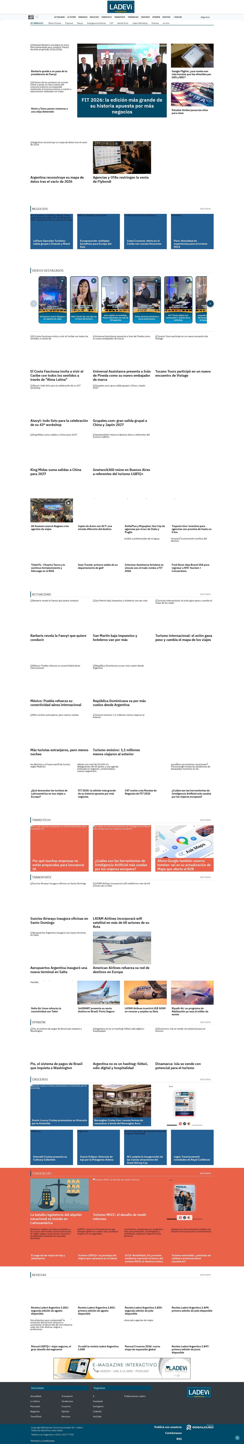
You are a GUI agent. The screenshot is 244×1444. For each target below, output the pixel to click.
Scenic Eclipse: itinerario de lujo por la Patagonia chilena (96, 1158)
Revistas (166, 17)
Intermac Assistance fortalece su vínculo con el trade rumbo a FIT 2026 (144, 567)
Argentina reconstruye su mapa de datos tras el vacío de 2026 (57, 179)
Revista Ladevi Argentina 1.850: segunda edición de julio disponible (143, 1310)
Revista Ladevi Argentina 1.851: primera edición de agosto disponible (97, 1310)
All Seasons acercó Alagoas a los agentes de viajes (50, 527)
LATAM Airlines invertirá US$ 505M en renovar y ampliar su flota (145, 1010)
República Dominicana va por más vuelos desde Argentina (119, 702)
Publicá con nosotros (168, 1427)
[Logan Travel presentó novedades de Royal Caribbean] (192, 1142)
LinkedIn (97, 1411)
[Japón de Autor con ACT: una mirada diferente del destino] (98, 510)
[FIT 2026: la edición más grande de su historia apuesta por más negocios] (122, 69)
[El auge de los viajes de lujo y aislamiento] (51, 1240)
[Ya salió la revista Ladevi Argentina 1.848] (98, 1331)
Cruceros (145, 17)
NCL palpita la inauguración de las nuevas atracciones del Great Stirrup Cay (145, 1159)
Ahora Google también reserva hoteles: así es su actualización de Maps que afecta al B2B (184, 864)
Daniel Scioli (122, 23)
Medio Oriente (54, 23)
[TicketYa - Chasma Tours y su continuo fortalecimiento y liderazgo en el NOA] (51, 549)
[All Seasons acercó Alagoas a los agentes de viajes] (51, 510)
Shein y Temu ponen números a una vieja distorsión (49, 110)
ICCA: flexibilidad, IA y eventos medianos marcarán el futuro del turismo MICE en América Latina (144, 1258)
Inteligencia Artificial (96, 23)
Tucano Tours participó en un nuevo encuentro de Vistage (183, 373)
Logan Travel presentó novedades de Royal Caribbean (192, 1158)
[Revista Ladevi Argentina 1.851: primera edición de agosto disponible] (98, 1292)
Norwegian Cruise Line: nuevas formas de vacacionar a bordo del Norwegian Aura (118, 1122)
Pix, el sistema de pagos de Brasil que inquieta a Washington (56, 1065)
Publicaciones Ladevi (134, 1396)
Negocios (94, 17)
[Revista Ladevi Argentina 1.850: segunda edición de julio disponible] (145, 1292)
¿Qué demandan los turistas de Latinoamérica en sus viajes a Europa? (49, 793)
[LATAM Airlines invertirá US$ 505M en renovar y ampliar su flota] (145, 993)
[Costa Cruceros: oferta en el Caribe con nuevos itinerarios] (145, 226)
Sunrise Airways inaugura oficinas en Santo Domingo (59, 920)
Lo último (71, 17)
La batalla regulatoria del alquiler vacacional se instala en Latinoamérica (56, 1218)
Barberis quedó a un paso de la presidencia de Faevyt (49, 73)
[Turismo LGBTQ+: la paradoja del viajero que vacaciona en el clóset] (98, 1240)
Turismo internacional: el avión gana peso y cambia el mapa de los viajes (183, 637)
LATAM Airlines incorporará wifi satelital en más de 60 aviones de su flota (121, 922)
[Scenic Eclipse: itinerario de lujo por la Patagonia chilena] (98, 1142)
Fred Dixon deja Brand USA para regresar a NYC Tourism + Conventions (190, 567)
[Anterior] (33, 303)
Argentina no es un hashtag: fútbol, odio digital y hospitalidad (120, 1065)
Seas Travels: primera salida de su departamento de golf (98, 566)
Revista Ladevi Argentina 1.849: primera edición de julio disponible (192, 1309)
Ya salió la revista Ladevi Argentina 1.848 (98, 1348)
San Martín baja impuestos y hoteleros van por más (115, 637)
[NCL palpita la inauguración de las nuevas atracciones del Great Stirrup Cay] (145, 1142)
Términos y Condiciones (42, 1440)
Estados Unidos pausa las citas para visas (190, 111)
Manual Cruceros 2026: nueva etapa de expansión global (142, 1348)
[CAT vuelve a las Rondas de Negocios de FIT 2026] (145, 775)
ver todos (205, 209)
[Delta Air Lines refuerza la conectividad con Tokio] (51, 993)
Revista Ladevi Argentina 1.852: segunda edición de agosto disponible (50, 1310)
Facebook (98, 1401)
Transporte (119, 17)
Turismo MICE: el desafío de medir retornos (119, 1216)
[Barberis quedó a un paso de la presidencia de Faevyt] (51, 56)
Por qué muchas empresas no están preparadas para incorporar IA (58, 864)
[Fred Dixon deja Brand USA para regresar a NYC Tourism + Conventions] (192, 549)
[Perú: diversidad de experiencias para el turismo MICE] (192, 226)
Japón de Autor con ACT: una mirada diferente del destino (95, 527)
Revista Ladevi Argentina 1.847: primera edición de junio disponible (190, 1349)
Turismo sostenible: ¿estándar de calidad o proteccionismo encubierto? (191, 1258)
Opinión (156, 17)
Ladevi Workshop (140, 23)
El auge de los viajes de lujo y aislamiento (48, 1257)
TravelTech (106, 17)
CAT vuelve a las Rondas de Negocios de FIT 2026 (141, 792)
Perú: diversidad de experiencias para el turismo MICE (190, 243)
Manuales (83, 17)
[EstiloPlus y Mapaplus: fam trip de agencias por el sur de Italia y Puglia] (145, 510)
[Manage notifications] (237, 1438)
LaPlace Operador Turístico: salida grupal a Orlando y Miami (51, 242)
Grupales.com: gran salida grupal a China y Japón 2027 (120, 422)
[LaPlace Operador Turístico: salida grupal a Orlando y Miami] (51, 226)
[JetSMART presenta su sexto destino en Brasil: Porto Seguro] (98, 993)
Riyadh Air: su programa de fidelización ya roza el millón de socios (190, 1011)
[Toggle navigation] (36, 17)
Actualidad (59, 17)
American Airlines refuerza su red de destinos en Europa (121, 969)
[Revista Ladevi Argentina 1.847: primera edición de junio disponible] (192, 1331)
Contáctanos (173, 1433)
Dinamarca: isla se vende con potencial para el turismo (178, 1065)
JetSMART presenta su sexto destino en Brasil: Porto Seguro (96, 1010)
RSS (179, 1439)
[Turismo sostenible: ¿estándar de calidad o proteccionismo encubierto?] (192, 1240)
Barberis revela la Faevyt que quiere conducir (58, 637)
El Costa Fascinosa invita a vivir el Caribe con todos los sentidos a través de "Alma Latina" (56, 375)
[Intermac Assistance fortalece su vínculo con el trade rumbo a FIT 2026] (145, 549)
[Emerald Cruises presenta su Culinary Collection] (51, 1142)
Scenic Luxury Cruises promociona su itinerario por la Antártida (59, 1122)
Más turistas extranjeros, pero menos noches (59, 752)
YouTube (97, 1416)
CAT (111, 23)
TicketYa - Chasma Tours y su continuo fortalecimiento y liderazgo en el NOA (48, 567)
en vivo (166, 23)
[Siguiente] (210, 303)
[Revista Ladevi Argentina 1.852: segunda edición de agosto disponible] (51, 1292)
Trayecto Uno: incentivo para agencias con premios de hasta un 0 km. (192, 529)
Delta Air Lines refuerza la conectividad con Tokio (46, 1010)
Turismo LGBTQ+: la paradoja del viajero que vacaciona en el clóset (97, 1257)
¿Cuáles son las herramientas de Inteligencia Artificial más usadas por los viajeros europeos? (191, 793)
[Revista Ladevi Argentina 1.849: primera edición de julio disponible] (192, 1292)
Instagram (98, 1406)
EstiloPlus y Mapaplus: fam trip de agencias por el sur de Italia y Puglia (145, 529)
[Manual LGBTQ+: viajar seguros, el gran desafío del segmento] (51, 1331)
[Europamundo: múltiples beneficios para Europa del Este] (98, 226)
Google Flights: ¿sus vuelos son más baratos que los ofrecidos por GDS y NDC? (191, 74)
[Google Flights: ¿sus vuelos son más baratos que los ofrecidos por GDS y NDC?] (192, 56)
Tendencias (133, 17)
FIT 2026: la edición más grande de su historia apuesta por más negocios (122, 106)
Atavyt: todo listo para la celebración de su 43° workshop (59, 422)
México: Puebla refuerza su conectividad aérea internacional (55, 702)
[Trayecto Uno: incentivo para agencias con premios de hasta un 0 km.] (192, 510)
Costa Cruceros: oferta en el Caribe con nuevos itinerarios (144, 242)
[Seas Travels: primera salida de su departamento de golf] (98, 549)
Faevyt (80, 23)
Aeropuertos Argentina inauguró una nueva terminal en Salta (58, 969)
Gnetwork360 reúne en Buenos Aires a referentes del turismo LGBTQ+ (121, 471)
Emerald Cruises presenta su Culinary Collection (50, 1158)
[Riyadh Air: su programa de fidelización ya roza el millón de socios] (192, 993)
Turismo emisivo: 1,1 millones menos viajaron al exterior (116, 752)
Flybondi (69, 23)
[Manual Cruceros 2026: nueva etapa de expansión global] (145, 1331)
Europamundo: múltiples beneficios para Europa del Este (95, 243)
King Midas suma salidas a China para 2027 (55, 471)
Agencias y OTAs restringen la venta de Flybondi (121, 179)
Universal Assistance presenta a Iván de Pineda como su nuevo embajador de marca (122, 375)
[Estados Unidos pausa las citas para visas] (192, 94)
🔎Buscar (177, 17)
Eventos (155, 23)
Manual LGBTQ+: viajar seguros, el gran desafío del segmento (51, 1348)
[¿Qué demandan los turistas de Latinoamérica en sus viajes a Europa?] (51, 775)
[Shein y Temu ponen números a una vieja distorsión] (51, 93)
